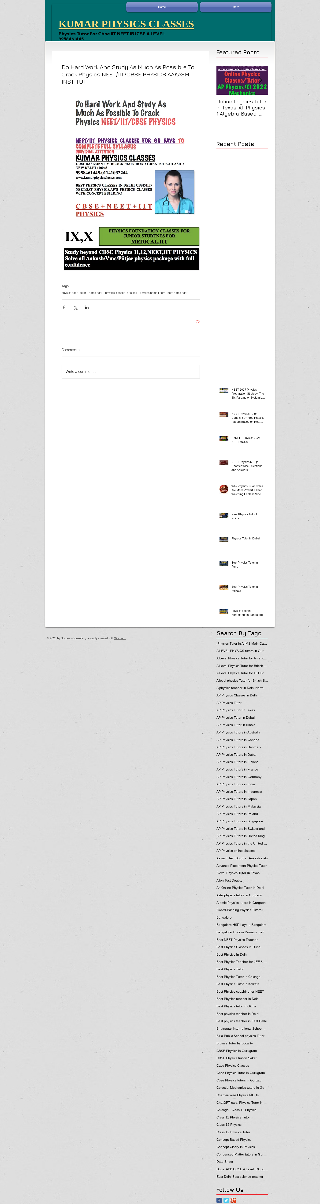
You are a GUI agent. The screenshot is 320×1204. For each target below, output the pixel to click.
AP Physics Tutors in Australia (238, 732)
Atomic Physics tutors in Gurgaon (241, 903)
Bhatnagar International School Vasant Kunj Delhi (242, 1028)
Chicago (222, 1110)
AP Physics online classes (235, 851)
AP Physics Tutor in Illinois (235, 725)
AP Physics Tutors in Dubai (236, 754)
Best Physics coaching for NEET (240, 991)
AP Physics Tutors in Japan (236, 799)
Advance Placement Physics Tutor (241, 865)
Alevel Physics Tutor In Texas (238, 873)
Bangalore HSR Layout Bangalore (241, 925)
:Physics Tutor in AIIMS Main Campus (242, 643)
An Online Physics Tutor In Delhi (240, 888)
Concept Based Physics (233, 1139)
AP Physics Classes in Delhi (236, 695)
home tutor (95, 293)
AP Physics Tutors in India (235, 784)
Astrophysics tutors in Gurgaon (239, 895)
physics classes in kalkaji (121, 293)
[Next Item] (260, 80)
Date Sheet (224, 1161)
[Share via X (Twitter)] (75, 307)
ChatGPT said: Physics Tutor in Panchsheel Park (242, 1102)
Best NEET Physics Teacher (237, 940)
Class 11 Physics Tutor (233, 1117)
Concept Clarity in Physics (235, 1147)
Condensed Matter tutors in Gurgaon (242, 1154)
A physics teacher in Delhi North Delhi (242, 688)
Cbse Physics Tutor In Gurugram (240, 1073)
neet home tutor (177, 293)
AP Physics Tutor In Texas (235, 710)
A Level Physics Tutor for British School (242, 666)
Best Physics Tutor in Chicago (238, 977)
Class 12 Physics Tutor (233, 1132)
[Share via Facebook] (64, 307)
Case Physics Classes (232, 1065)
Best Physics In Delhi (231, 954)
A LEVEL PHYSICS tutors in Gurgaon (242, 651)
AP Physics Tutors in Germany (238, 777)
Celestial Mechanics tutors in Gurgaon (242, 1087)
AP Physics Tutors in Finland (237, 762)
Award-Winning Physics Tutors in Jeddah (242, 910)
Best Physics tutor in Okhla (236, 1006)
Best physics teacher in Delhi (237, 1014)
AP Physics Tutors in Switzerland (240, 828)
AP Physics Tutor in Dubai (235, 717)
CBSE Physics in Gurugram (236, 1051)
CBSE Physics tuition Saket (236, 1058)
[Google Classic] (233, 1200)
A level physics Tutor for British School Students (242, 680)
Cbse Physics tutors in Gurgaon (239, 1080)
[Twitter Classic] (226, 1200)
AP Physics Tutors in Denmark (238, 747)
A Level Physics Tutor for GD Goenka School (242, 673)
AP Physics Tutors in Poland (237, 814)
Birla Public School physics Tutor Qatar (242, 1036)
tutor (83, 293)
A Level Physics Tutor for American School (242, 658)
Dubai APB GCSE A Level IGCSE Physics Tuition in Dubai (242, 1169)
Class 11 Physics (243, 1110)
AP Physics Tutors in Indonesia (239, 791)
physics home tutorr (152, 293)
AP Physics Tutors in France (237, 769)
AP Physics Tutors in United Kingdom (242, 836)
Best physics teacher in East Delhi (241, 1021)
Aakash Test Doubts (231, 858)
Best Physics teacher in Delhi (237, 999)
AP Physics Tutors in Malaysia (238, 806)
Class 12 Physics (229, 1124)
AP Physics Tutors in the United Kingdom (242, 843)
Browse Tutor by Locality (234, 1043)
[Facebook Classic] (219, 1200)
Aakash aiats (258, 858)
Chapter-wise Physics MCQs (237, 1095)
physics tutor (70, 293)
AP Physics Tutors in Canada (237, 740)
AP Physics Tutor (229, 703)
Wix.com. (120, 638)
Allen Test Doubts (229, 880)
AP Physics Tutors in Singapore (239, 821)
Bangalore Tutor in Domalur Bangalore (242, 932)
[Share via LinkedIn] (87, 307)
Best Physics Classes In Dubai (238, 947)
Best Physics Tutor (230, 969)
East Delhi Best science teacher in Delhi (242, 1176)
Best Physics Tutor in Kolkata (237, 984)
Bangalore (224, 917)
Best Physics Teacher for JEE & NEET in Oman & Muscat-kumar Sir (242, 962)
